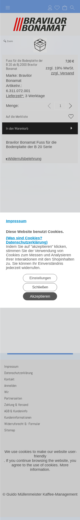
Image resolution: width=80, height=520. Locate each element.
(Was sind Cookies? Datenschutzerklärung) (27, 240)
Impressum (16, 221)
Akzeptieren (40, 296)
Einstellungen (40, 278)
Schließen (40, 287)
